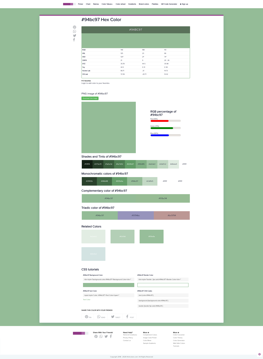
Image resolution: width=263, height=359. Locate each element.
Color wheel (120, 4)
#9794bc (136, 215)
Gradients (132, 4)
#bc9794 (172, 215)
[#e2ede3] (95, 231)
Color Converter (179, 335)
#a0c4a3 (152, 164)
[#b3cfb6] (125, 231)
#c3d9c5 (149, 181)
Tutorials (176, 346)
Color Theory (177, 338)
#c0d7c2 (162, 164)
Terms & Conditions (130, 335)
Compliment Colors (150, 335)
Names (96, 4)
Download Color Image (90, 98)
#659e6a (119, 181)
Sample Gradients (149, 343)
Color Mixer (147, 340)
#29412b (89, 181)
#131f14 (87, 164)
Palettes (155, 4)
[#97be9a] (154, 231)
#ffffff (184, 164)
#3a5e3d (108, 164)
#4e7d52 (119, 164)
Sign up (184, 4)
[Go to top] (259, 354)
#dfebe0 (173, 164)
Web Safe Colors (179, 343)
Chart (88, 4)
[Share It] (74, 41)
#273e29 (97, 164)
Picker (80, 4)
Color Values (107, 4)
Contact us (127, 340)
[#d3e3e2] (95, 248)
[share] (74, 32)
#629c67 (130, 164)
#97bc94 (163, 198)
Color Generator (179, 340)
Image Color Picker (150, 338)
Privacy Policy (128, 338)
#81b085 (141, 164)
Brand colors (144, 4)
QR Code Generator (169, 4)
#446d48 (104, 181)
